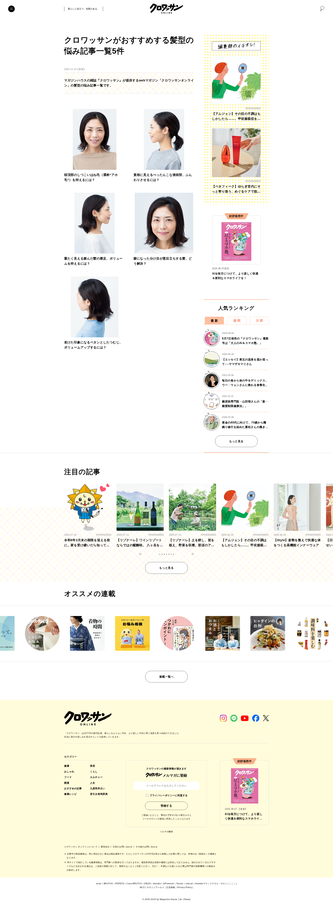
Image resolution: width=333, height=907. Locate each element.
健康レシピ (70, 794)
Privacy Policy (184, 887)
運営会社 (105, 847)
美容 (92, 765)
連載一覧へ (166, 676)
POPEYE (119, 883)
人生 (92, 782)
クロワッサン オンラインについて (81, 847)
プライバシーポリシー (178, 815)
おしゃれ (69, 771)
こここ (232, 883)
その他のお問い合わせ (146, 847)
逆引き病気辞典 (99, 794)
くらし (94, 771)
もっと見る (236, 441)
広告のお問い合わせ (123, 847)
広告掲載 (170, 887)
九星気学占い (97, 788)
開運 (66, 782)
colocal (189, 883)
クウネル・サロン (218, 883)
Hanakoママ (201, 883)
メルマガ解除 (166, 831)
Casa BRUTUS (134, 883)
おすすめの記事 (73, 788)
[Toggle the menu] (11, 9)
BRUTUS (108, 883)
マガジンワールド (155, 887)
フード (68, 777)
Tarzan (179, 883)
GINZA (147, 883)
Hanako (157, 883)
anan (98, 883)
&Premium (168, 883)
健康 (66, 765)
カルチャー (96, 777)
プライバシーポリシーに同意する (168, 795)
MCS (142, 887)
